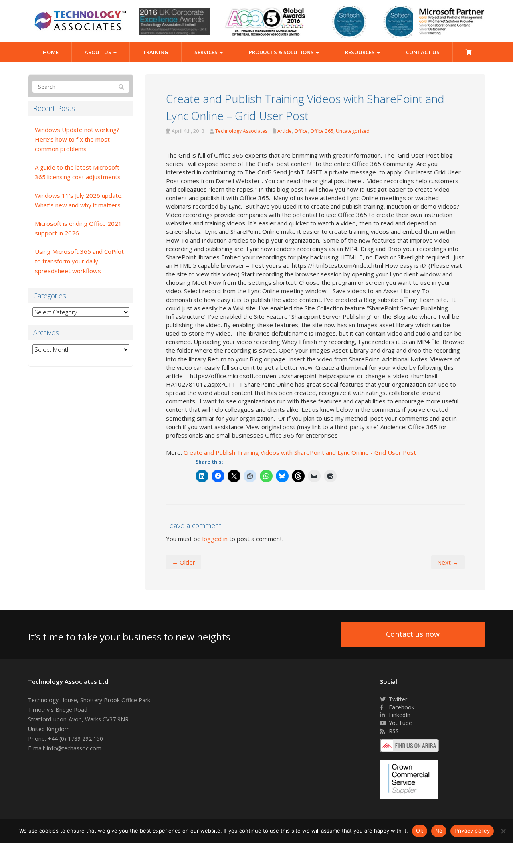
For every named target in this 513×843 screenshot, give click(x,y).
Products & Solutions (282, 52)
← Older (183, 562)
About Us (99, 52)
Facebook (400, 707)
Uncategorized (353, 131)
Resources (360, 52)
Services (206, 52)
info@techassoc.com (74, 748)
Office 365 (321, 131)
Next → (447, 562)
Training (155, 52)
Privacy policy (472, 830)
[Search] (121, 87)
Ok (419, 830)
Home (51, 52)
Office (301, 131)
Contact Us (423, 52)
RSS (393, 731)
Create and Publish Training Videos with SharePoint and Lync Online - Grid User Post (300, 452)
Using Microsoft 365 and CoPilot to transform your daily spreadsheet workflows (79, 261)
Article (284, 131)
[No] (503, 831)
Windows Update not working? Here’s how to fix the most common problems (77, 139)
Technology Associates (241, 131)
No (439, 830)
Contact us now (413, 634)
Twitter (397, 699)
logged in (215, 539)
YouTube (399, 723)
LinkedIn (398, 715)
